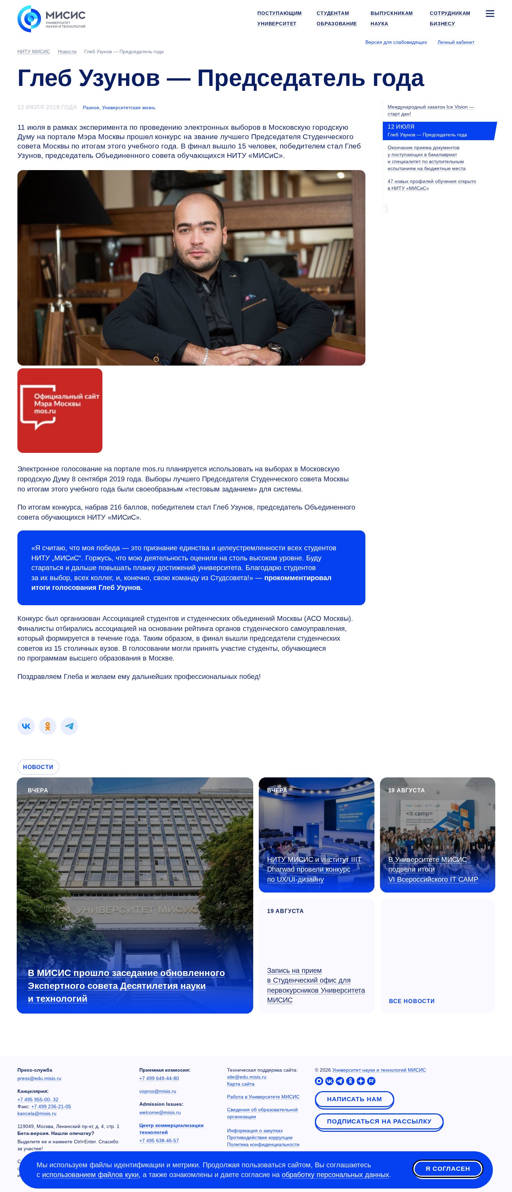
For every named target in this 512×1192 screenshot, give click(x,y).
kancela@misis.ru (36, 1113)
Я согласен (448, 1168)
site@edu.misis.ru (246, 1077)
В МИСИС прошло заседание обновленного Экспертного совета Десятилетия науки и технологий (126, 986)
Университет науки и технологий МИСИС (379, 1070)
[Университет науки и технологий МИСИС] (51, 18)
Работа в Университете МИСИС (263, 1096)
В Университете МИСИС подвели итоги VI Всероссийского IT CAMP (433, 869)
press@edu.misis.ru (39, 1078)
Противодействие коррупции (260, 1137)
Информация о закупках (255, 1130)
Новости (38, 767)
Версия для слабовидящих (396, 42)
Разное (91, 107)
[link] (26, 726)
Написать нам (354, 1099)
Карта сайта (241, 1084)
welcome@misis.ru (160, 1112)
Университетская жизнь (128, 107)
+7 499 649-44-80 (159, 1078)
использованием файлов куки (90, 1174)
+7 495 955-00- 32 (38, 1099)
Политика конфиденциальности (263, 1144)
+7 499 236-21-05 (51, 1106)
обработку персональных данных (335, 1174)
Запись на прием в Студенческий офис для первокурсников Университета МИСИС (316, 985)
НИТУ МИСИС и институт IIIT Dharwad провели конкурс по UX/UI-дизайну (314, 869)
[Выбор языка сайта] (490, 42)
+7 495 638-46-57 (159, 1140)
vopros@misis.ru (157, 1091)
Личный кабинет (455, 42)
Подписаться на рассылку (379, 1121)
